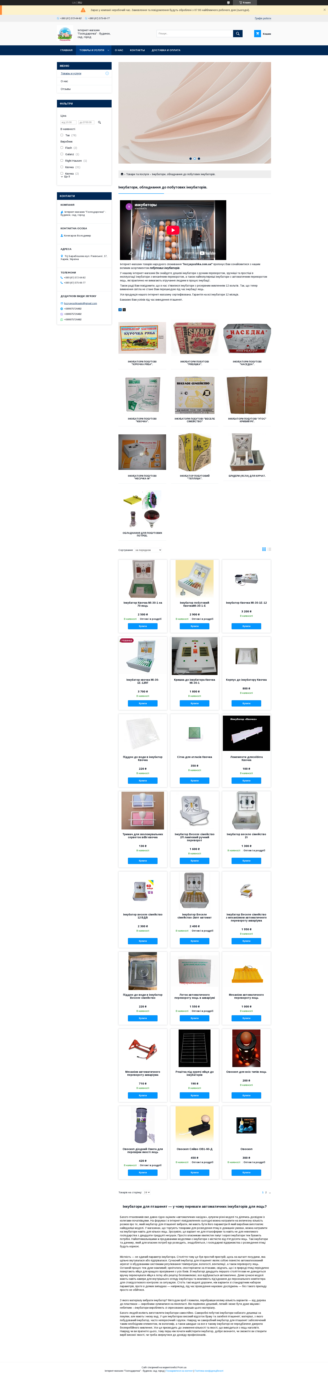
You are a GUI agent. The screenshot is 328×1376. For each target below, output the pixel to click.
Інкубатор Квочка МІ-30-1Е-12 (246, 602)
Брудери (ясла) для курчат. (247, 476)
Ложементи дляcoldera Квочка (246, 758)
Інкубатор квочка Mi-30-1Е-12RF (142, 681)
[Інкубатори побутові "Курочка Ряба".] (142, 338)
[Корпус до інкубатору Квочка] (246, 656)
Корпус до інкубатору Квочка (246, 679)
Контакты (137, 50)
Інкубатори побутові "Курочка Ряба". (142, 363)
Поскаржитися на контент (179, 1371)
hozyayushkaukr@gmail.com (80, 303)
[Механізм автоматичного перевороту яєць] (246, 971)
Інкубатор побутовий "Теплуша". (195, 477)
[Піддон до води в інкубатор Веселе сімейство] (143, 971)
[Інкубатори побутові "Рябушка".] (195, 338)
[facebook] (120, 310)
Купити (143, 626)
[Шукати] (238, 33)
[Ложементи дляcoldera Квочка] (246, 733)
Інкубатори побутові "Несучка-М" (142, 477)
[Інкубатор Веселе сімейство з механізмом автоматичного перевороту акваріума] (246, 891)
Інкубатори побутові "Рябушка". (194, 363)
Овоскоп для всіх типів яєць (246, 1071)
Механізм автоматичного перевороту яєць (246, 996)
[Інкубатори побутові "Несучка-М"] (142, 452)
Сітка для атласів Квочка (194, 756)
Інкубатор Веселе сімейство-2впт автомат (194, 916)
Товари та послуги (137, 174)
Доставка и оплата (166, 50)
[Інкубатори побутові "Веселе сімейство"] (195, 395)
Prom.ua (181, 1367)
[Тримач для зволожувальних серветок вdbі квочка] (143, 810)
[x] (124, 310)
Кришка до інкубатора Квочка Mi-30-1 (194, 681)
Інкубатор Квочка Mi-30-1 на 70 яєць (143, 604)
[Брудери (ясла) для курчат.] (247, 452)
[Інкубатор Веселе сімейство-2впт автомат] (194, 891)
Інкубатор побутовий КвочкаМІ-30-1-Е (194, 604)
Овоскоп (246, 1149)
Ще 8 (67, 176)
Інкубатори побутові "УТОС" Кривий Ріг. (247, 420)
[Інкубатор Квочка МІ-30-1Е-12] (246, 579)
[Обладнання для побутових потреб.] (142, 509)
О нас (119, 50)
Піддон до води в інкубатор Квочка (142, 758)
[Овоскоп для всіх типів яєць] (246, 1048)
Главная (66, 50)
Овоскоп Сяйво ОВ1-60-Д (195, 1149)
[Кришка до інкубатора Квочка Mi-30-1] (194, 656)
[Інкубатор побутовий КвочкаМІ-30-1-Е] (194, 579)
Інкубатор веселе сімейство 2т (246, 836)
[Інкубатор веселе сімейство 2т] (246, 810)
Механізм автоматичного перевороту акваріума (142, 1073)
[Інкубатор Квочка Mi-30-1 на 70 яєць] (143, 579)
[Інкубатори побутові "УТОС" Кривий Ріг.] (247, 395)
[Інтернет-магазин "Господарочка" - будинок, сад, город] (65, 40)
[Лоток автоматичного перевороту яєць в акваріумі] (194, 971)
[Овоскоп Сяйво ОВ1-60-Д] (194, 1125)
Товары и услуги (91, 50)
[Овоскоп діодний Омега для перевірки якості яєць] (143, 1125)
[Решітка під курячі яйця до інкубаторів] (194, 1048)
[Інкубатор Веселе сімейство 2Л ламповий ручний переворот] (194, 810)
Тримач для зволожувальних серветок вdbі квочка (142, 836)
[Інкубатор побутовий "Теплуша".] (195, 452)
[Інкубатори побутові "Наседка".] (247, 338)
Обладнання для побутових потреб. (142, 534)
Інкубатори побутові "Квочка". (142, 420)
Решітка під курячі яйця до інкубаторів (195, 1073)
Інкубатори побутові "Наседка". (247, 363)
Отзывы (66, 89)
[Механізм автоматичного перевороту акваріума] (143, 1048)
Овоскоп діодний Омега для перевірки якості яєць (143, 1151)
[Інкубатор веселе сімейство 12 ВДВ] (143, 891)
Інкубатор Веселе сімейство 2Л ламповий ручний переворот (194, 837)
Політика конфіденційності (209, 1371)
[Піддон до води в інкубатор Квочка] (143, 733)
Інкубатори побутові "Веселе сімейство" (195, 420)
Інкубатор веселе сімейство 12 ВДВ (142, 916)
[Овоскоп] (246, 1125)
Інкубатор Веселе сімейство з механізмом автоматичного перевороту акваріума (246, 917)
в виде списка (269, 550)
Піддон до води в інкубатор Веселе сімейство (142, 996)
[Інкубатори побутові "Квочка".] (142, 395)
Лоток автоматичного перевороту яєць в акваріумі (194, 996)
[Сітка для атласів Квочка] (194, 733)
